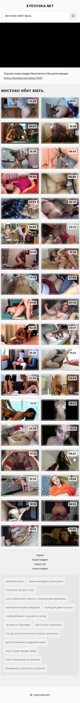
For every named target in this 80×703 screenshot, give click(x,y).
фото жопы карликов (49, 625)
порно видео (40, 559)
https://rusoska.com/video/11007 (23, 78)
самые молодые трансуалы (46, 581)
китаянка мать (15, 581)
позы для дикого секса (59, 607)
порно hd (40, 564)
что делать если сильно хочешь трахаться (32, 633)
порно (40, 555)
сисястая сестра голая (20, 590)
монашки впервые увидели (23, 607)
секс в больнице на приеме (23, 659)
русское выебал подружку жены (26, 642)
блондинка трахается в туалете (25, 668)
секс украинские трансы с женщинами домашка (36, 598)
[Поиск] (73, 16)
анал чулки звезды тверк (21, 651)
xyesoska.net (40, 6)
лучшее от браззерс (18, 625)
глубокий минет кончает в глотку (26, 616)
